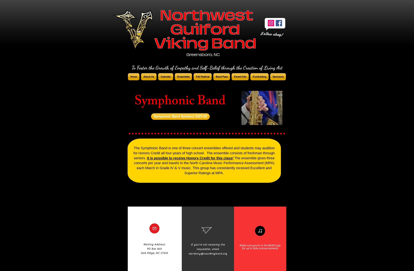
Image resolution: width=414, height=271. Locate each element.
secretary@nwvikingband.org (208, 253)
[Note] (260, 231)
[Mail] (154, 228)
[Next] (279, 108)
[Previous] (244, 108)
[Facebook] (279, 23)
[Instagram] (271, 23)
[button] (180, 116)
